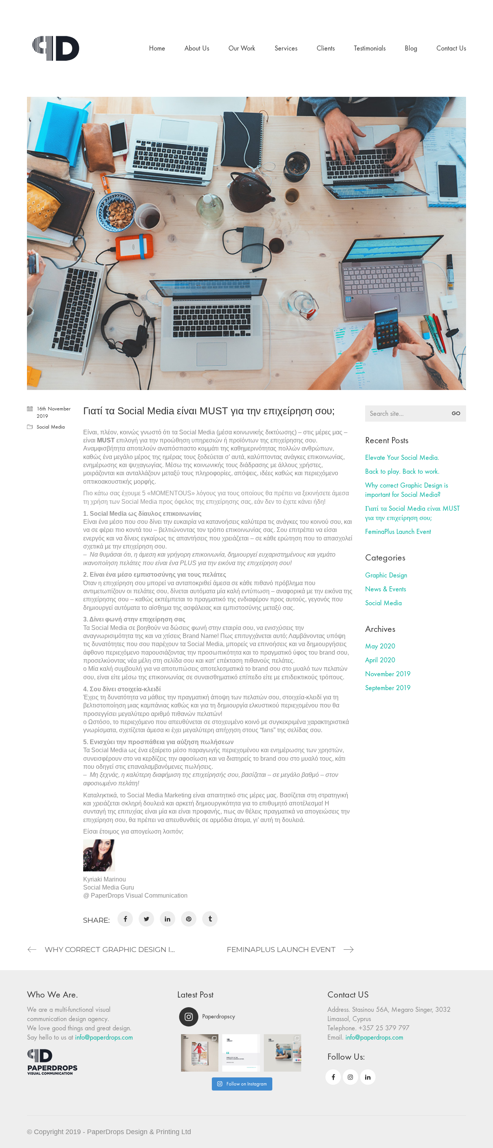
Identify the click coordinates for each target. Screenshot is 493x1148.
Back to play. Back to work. (402, 472)
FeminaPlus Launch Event (398, 532)
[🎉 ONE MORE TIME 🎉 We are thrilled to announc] (199, 1053)
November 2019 (388, 674)
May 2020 (380, 646)
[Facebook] (125, 919)
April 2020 (380, 660)
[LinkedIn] (167, 919)
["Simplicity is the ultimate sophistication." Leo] (241, 1053)
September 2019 (388, 688)
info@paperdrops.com (104, 1037)
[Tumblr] (210, 919)
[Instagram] (350, 1077)
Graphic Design (386, 575)
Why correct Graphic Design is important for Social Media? (406, 490)
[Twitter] (146, 919)
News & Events (385, 589)
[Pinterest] (188, 919)
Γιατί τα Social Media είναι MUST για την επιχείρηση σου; (412, 513)
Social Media (51, 427)
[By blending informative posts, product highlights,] (282, 1053)
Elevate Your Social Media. (402, 458)
